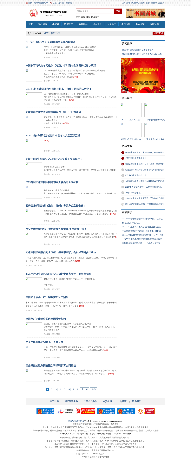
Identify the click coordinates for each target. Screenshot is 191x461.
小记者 (55, 24)
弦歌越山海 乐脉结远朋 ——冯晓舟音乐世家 (141, 243)
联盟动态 (68, 24)
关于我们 (54, 401)
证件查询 (126, 3)
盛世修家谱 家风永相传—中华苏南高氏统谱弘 (145, 204)
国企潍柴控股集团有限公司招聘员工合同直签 (51, 365)
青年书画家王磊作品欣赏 (135, 175)
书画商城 (158, 33)
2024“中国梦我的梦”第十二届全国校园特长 (143, 187)
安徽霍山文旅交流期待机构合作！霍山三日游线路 (53, 112)
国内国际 (42, 24)
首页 (30, 24)
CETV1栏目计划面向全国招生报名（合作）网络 (142, 235)
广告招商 (122, 401)
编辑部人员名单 (158, 3)
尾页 (93, 389)
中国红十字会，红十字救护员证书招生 (47, 297)
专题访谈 (154, 24)
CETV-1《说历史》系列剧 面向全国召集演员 (51, 42)
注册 (142, 3)
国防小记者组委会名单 (38, 3)
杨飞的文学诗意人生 (131, 223)
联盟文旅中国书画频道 (62, 3)
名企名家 (140, 24)
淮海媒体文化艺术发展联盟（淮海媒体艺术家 (144, 198)
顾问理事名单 (71, 401)
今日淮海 (125, 24)
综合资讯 (97, 24)
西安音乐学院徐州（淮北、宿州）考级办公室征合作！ (56, 205)
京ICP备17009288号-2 (76, 421)
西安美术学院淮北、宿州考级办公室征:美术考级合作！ (56, 229)
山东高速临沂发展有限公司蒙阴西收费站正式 (144, 181)
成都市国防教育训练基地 (135, 158)
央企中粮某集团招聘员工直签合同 (44, 342)
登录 (148, 3)
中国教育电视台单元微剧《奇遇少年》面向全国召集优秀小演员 (61, 65)
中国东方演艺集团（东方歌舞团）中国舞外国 (144, 152)
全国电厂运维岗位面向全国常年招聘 (46, 318)
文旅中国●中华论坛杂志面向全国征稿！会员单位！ (54, 158)
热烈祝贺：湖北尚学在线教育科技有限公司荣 (144, 170)
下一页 (85, 389)
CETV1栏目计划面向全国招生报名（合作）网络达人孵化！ (59, 88)
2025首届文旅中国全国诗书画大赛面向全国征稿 (52, 182)
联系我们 (136, 401)
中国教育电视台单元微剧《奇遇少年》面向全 (141, 231)
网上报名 (135, 3)
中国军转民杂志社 (133, 193)
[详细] (75, 77)
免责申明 (107, 401)
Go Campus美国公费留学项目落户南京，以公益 (142, 219)
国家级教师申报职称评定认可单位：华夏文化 (144, 164)
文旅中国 (111, 24)
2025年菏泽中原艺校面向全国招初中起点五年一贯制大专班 (58, 273)
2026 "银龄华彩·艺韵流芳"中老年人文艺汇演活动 (53, 135)
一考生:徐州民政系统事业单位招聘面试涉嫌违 (142, 239)
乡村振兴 (83, 24)
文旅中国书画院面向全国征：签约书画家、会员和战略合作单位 (61, 252)
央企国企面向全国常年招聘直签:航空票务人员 (142, 54)
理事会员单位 (90, 401)
